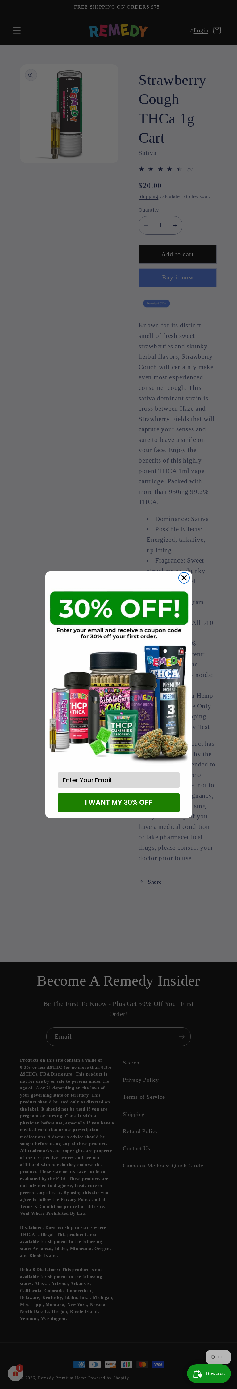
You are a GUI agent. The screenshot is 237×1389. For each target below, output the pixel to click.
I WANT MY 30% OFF (118, 802)
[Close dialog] (184, 577)
